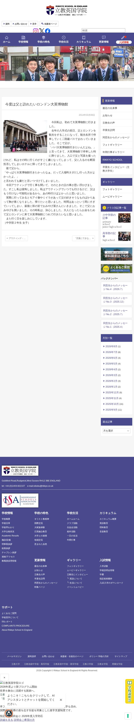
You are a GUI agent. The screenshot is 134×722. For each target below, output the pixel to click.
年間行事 (71, 540)
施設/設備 (6, 540)
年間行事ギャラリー (114, 152)
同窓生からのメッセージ (116, 137)
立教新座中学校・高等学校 (66, 664)
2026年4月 (111, 369)
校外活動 (71, 531)
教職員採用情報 (9, 561)
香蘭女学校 (117, 664)
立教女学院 (102, 664)
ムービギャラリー (112, 196)
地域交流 (38, 540)
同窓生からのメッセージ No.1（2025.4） (115, 325)
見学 (34, 24)
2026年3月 (111, 375)
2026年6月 (111, 357)
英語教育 (104, 523)
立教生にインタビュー (77, 574)
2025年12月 (112, 392)
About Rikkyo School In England (17, 630)
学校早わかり (8, 527)
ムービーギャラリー (76, 570)
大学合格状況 (8, 531)
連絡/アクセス (8, 556)
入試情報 (105, 560)
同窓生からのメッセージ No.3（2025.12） (115, 300)
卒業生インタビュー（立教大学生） (116, 169)
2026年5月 (111, 363)
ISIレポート (7, 621)
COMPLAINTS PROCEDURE (15, 626)
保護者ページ (50, 24)
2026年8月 (111, 346)
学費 (102, 574)
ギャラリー (74, 560)
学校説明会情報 (107, 570)
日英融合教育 (40, 531)
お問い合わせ (21, 24)
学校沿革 (6, 523)
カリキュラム (83, 41)
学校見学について (10, 617)
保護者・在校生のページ (71, 656)
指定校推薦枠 (106, 578)
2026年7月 (111, 352)
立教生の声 (109, 122)
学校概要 (6, 519)
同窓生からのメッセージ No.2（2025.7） (115, 312)
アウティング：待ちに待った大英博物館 (18, 238)
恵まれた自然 (40, 544)
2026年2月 (111, 381)
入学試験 (104, 566)
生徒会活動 (72, 527)
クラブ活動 (72, 523)
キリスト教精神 (41, 519)
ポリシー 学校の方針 (99, 656)
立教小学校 (88, 664)
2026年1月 (111, 386)
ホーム (6, 41)
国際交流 (38, 523)
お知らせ (107, 115)
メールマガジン (14, 656)
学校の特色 (44, 41)
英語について (76, 578)
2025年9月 (111, 409)
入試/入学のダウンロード (111, 583)
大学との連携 (40, 536)
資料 (7, 24)
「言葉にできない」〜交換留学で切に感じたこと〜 (84, 238)
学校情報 (23, 41)
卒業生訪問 (109, 130)
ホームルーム (73, 519)
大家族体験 (39, 527)
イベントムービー (75, 587)
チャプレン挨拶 (9, 552)
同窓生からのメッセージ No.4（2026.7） (115, 287)
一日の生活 (72, 536)
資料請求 (32, 656)
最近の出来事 (110, 108)
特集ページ (39, 587)
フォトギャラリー (112, 144)
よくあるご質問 (9, 613)
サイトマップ (121, 656)
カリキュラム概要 (108, 519)
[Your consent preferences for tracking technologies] (128, 716)
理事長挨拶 (7, 544)
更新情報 (104, 41)
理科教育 (104, 527)
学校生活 (64, 41)
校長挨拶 (6, 548)
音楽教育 (104, 531)
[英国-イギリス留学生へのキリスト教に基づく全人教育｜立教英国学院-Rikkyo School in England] (67, 10)
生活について (76, 583)
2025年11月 (112, 398)
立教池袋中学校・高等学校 (36, 664)
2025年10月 (112, 404)
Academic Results (10, 536)
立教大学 (16, 664)
